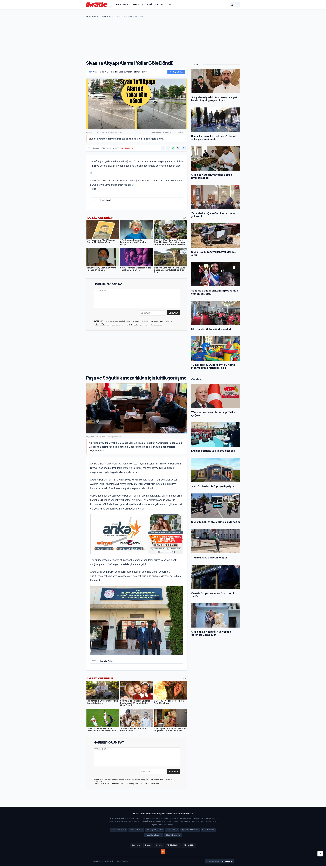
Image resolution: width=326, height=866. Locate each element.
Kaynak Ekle (178, 72)
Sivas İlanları (172, 830)
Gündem (135, 4)
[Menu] (237, 5)
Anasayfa (93, 17)
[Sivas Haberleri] (96, 4)
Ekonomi (147, 4)
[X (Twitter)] (178, 148)
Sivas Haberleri (136, 830)
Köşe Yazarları (208, 830)
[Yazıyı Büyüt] (163, 148)
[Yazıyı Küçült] (168, 148)
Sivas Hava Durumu (153, 835)
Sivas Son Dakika (119, 830)
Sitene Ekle (189, 845)
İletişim (159, 845)
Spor (169, 4)
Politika (159, 4)
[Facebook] (183, 148)
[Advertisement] (163, 38)
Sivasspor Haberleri (155, 830)
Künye (148, 845)
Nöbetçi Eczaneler (173, 835)
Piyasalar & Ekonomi (190, 830)
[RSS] (163, 851)
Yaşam (103, 17)
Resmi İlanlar (121, 4)
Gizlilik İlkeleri (173, 845)
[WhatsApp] (173, 148)
